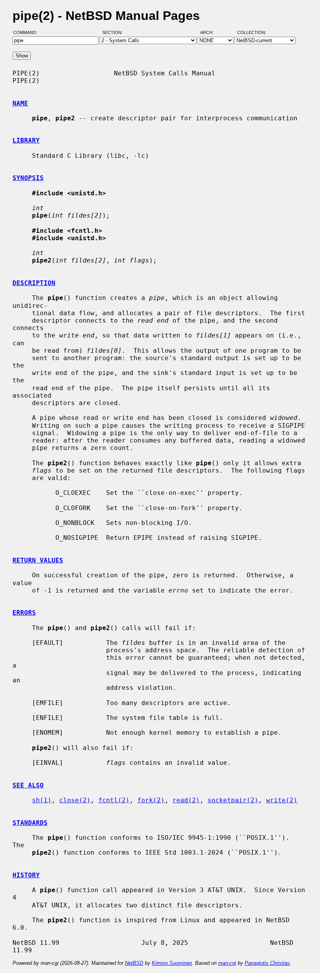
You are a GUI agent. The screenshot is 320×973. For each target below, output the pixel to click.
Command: (27, 32)
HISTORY (26, 875)
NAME (20, 103)
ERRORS (24, 612)
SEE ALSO (28, 785)
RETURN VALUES (37, 560)
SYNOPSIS (28, 178)
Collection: (251, 32)
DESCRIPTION (33, 283)
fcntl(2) (114, 800)
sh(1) (42, 800)
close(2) (75, 800)
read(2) (186, 800)
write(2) (281, 800)
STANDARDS (30, 823)
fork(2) (151, 800)
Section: (114, 32)
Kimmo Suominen (172, 963)
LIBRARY (26, 140)
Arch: (210, 32)
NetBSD (134, 963)
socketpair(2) (233, 800)
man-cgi (227, 963)
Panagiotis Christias (267, 963)
